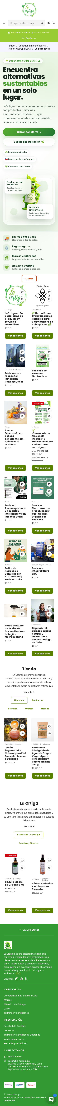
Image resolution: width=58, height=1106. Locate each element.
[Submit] (42, 23)
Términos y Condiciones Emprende (22, 1034)
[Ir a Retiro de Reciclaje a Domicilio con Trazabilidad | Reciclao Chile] (15, 550)
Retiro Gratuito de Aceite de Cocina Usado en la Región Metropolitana (15, 631)
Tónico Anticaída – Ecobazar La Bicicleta (25, 886)
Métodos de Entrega (15, 1004)
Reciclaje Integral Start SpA (40, 571)
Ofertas (29, 708)
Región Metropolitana (19, 49)
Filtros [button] (29, 278)
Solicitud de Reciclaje (15, 1025)
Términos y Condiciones (16, 1012)
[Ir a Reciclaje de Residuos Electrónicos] (42, 355)
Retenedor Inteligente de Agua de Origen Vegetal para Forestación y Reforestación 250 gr (24, 756)
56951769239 (14, 1056)
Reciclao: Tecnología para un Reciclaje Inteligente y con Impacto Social (15, 511)
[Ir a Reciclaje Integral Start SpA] (42, 550)
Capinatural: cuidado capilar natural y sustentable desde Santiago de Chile (41, 635)
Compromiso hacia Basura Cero (20, 995)
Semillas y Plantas (28, 843)
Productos (37, 700)
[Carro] (54, 23)
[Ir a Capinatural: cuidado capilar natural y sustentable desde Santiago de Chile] (42, 610)
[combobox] (26, 23)
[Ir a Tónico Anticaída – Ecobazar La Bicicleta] (25, 864)
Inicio (12, 46)
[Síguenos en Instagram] (16, 978)
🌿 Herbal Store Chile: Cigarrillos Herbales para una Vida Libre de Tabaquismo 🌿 (42, 319)
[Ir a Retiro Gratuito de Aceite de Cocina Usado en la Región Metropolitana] (15, 610)
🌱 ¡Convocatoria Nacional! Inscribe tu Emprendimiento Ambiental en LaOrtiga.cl (42, 439)
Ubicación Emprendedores (32, 46)
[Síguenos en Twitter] (26, 978)
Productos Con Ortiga (28, 834)
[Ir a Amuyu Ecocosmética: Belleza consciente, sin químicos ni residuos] (15, 412)
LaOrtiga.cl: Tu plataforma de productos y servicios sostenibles (14, 319)
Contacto (9, 1030)
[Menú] (4, 23)
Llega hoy (19, 700)
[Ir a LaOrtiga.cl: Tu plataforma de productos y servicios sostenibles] (15, 295)
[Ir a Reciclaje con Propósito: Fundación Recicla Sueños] (15, 355)
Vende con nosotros (14, 1039)
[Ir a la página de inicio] (29, 9)
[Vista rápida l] (22, 299)
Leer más (29, 38)
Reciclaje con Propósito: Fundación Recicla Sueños (14, 377)
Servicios (12, 708)
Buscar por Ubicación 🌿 (29, 141)
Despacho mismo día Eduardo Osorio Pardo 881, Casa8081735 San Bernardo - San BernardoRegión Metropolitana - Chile (27, 1065)
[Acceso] (49, 23)
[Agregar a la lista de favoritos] (22, 292)
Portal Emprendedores (16, 1043)
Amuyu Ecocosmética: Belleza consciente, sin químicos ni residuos (14, 437)
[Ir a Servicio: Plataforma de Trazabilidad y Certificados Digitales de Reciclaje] (42, 487)
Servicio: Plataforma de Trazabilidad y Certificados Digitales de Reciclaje (41, 512)
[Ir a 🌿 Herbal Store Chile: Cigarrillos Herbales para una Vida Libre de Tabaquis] (42, 295)
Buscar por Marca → (29, 132)
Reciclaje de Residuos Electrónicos (39, 373)
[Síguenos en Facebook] (21, 978)
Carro (7, 1008)
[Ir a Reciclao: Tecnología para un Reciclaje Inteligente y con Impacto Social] (15, 487)
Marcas (45, 708)
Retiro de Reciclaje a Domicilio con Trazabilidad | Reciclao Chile (13, 574)
